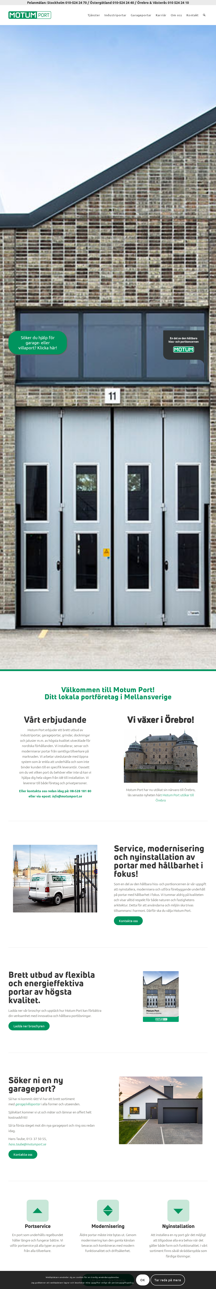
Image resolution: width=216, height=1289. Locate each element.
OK (142, 1280)
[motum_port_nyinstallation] (178, 1211)
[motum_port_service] (38, 1211)
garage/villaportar (27, 1104)
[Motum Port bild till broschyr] (161, 996)
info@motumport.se (67, 796)
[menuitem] (93, 15)
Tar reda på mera (167, 1280)
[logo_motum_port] (29, 15)
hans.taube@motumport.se (27, 1144)
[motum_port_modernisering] (108, 1211)
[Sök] (204, 15)
